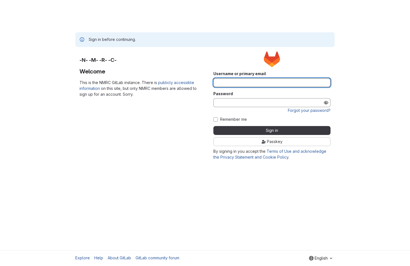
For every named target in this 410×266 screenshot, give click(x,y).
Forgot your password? (309, 110)
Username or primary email (239, 74)
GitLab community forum (157, 257)
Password (223, 94)
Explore (82, 257)
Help (98, 257)
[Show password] (326, 102)
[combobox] (321, 258)
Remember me (233, 119)
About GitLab (119, 257)
